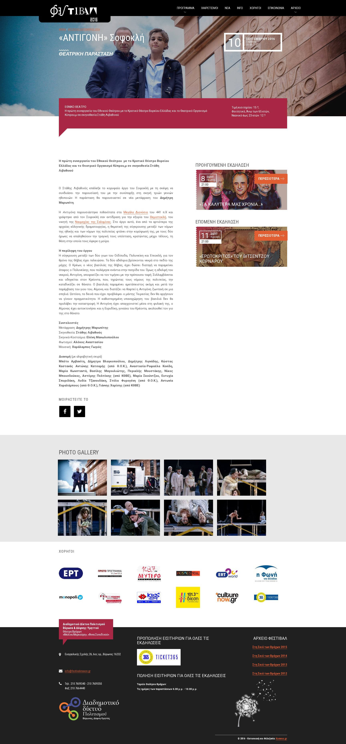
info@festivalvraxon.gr (78, 671)
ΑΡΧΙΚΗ (62, 29)
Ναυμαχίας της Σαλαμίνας (93, 222)
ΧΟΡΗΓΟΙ (255, 8)
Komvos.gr (281, 738)
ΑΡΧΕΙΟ (296, 8)
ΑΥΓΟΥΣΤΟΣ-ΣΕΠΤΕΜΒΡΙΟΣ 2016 (84, 29)
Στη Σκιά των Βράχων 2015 (269, 647)
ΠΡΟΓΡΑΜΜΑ (185, 8)
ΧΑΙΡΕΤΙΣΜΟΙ (209, 8)
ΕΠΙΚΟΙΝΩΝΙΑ (276, 8)
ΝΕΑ (227, 8)
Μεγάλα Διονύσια (136, 212)
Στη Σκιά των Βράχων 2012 (269, 673)
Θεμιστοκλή (158, 217)
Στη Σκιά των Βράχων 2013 (269, 664)
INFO (240, 8)
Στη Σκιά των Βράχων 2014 (269, 656)
